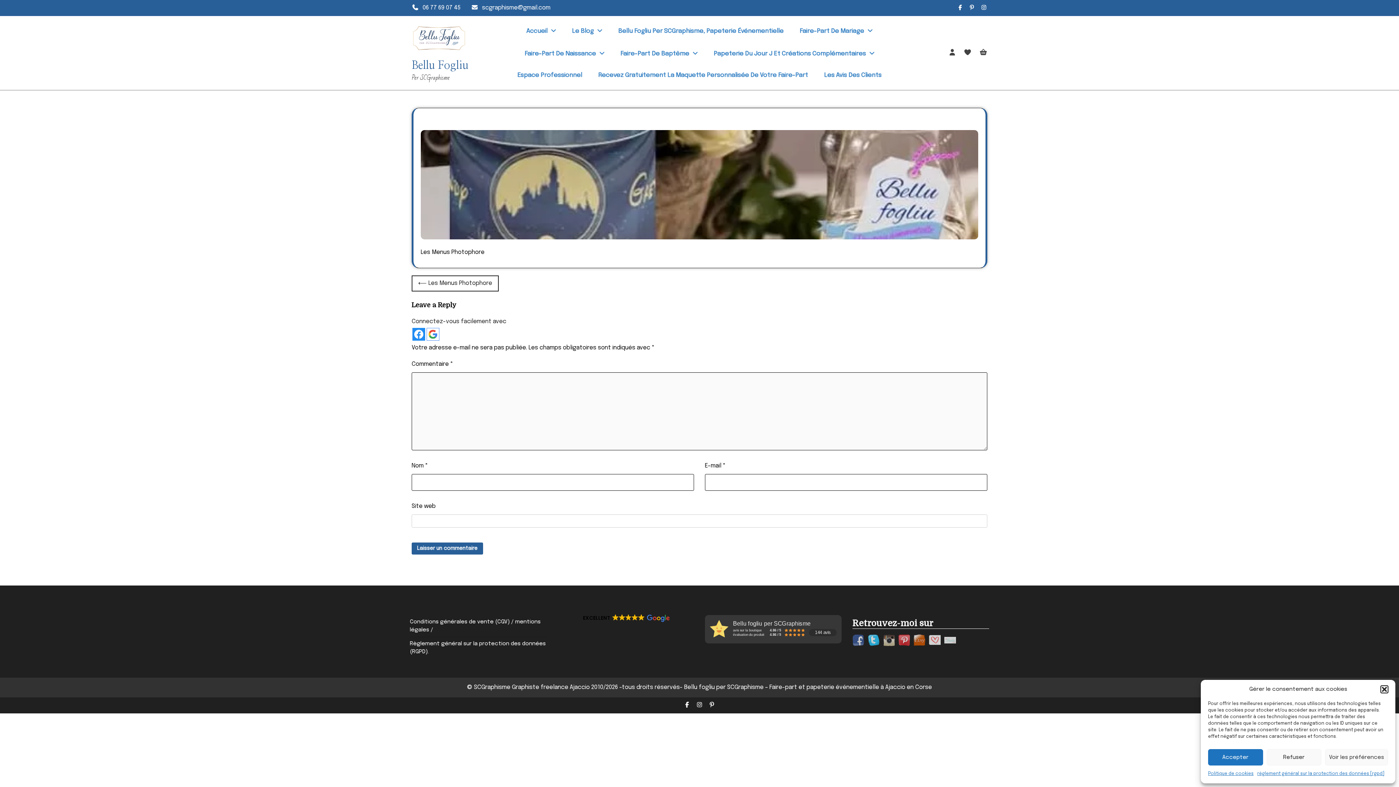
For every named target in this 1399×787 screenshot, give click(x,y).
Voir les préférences (1356, 757)
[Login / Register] (952, 53)
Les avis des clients (853, 75)
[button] (1384, 689)
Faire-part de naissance (560, 54)
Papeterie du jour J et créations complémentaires (790, 54)
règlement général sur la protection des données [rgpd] (1320, 774)
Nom (420, 466)
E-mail (715, 466)
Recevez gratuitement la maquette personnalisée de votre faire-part (703, 75)
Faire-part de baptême (654, 54)
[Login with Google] (433, 334)
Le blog (583, 31)
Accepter (1235, 757)
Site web (424, 506)
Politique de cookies (1231, 774)
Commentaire (432, 364)
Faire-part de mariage (832, 31)
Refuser (1294, 757)
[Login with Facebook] (418, 334)
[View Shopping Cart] (983, 53)
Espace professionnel (549, 75)
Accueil (537, 31)
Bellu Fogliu (440, 65)
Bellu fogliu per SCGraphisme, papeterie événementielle (701, 31)
